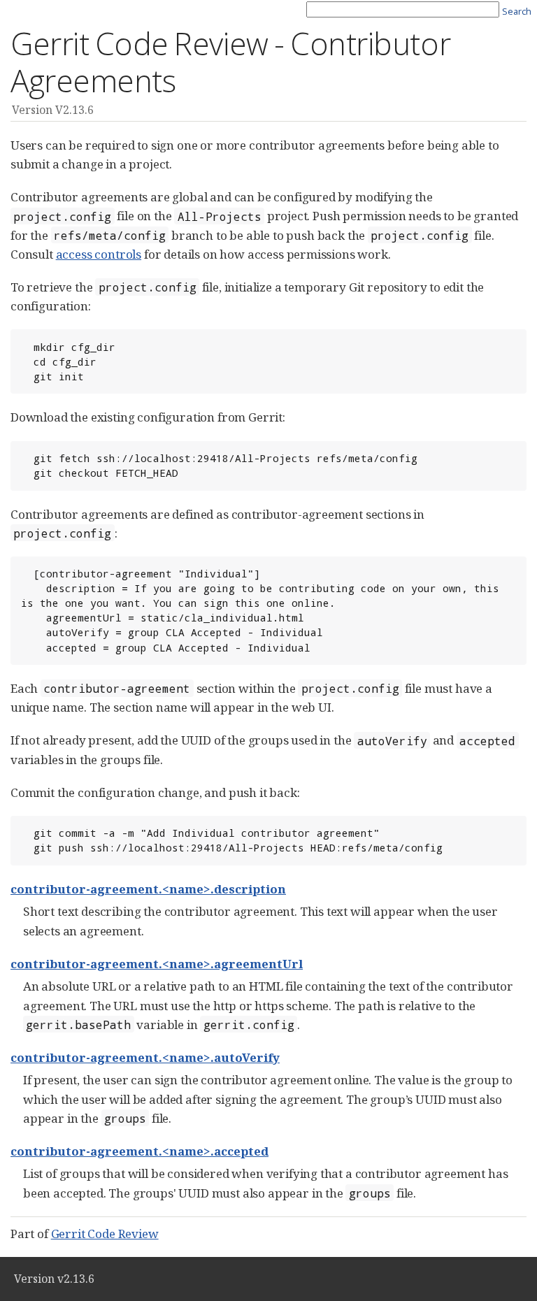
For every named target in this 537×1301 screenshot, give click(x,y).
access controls (98, 254)
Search (516, 11)
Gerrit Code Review (105, 1233)
